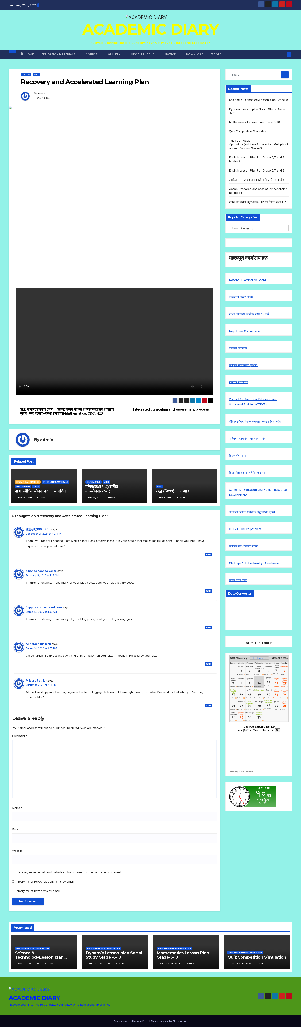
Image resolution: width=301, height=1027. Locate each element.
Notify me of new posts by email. (38, 891)
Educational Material (28, 482)
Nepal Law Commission (244, 331)
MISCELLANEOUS (143, 54)
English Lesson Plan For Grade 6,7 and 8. (257, 170)
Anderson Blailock (38, 644)
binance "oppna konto (41, 571)
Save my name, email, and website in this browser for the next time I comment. (69, 872)
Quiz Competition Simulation (248, 131)
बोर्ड (267, 314)
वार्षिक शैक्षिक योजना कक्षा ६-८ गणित (40, 490)
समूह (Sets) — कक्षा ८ (173, 490)
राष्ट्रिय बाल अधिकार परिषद (243, 546)
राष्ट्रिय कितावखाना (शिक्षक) (243, 365)
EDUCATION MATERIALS (58, 54)
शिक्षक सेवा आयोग (238, 455)
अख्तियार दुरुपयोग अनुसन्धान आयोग (247, 438)
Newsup (164, 1021)
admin (42, 93)
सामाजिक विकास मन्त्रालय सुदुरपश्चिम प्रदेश (252, 512)
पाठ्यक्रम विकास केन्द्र (241, 297)
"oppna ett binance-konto (44, 607)
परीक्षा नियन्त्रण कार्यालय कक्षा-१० (247, 314)
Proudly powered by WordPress (131, 1021)
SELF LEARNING (23, 486)
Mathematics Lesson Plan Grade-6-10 (254, 122)
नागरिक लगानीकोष (238, 382)
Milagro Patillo (35, 680)
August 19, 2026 (170, 963)
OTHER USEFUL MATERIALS (55, 482)
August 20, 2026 (99, 963)
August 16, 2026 (241, 963)
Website (17, 851)
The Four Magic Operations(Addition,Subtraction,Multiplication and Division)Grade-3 (258, 144)
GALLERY (114, 54)
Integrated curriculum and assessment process (171, 409)
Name (17, 808)
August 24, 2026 (29, 963)
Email (17, 829)
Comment (19, 736)
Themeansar (179, 1021)
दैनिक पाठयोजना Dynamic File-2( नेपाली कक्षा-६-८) (258, 202)
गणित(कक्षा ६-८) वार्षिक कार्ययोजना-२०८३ (101, 488)
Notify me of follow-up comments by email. (45, 881)
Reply (208, 554)
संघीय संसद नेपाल (238, 580)
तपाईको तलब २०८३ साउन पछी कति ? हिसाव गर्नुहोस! (257, 179)
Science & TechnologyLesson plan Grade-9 (258, 100)
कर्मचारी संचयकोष (238, 348)
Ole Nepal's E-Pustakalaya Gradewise (254, 563)
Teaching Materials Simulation (32, 948)
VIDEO (36, 74)
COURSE (92, 54)
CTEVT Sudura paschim (245, 529)
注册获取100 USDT (38, 529)
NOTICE (171, 54)
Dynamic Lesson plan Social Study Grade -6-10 (114, 955)
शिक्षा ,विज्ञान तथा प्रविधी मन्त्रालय (247, 472)
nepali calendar (247, 772)
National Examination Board (247, 280)
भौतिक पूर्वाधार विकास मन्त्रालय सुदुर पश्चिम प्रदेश (255, 421)
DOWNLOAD (195, 54)
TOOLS (216, 54)
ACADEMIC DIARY (150, 29)
